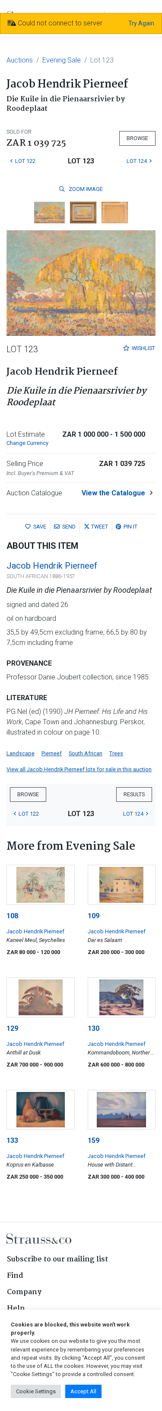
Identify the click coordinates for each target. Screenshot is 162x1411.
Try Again (141, 23)
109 (93, 916)
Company (24, 1292)
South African (85, 753)
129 (12, 1028)
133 (12, 1140)
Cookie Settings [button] (36, 1391)
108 (12, 916)
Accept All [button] (83, 1391)
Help (16, 1308)
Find (15, 1276)
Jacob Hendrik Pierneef (51, 565)
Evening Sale (61, 60)
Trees (116, 753)
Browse (137, 138)
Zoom (85, 189)
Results (134, 794)
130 (93, 1028)
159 (93, 1140)
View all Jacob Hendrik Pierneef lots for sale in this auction (79, 769)
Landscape (20, 753)
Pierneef (51, 753)
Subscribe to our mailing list (57, 1259)
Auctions (19, 60)
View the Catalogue (113, 493)
